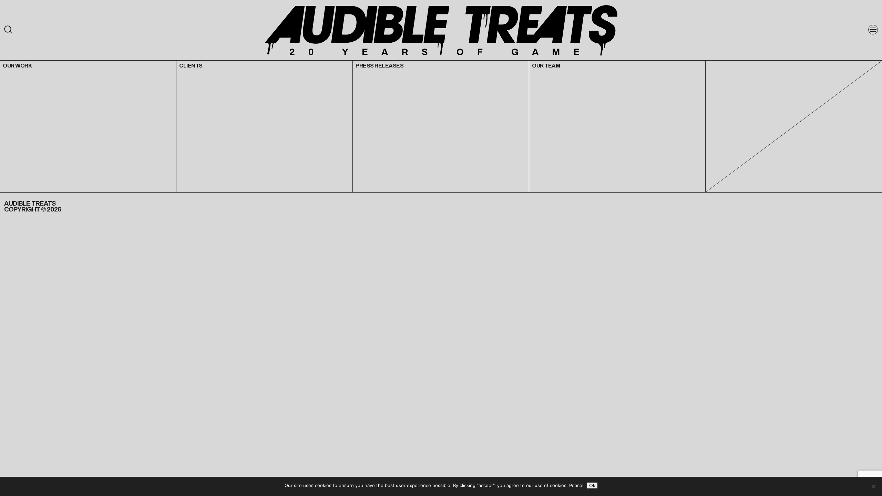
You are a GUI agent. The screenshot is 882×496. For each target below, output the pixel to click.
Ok (592, 485)
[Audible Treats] (441, 29)
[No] (873, 486)
